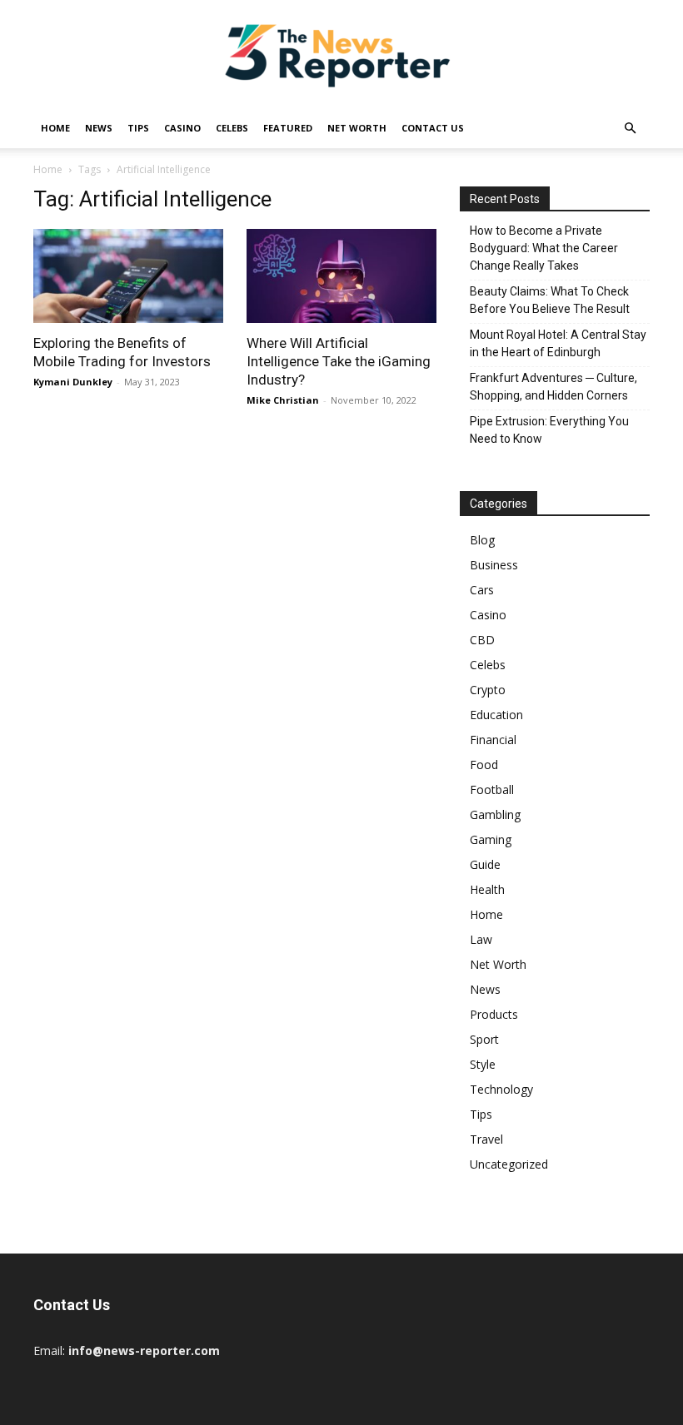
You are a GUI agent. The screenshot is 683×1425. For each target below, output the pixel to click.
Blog (482, 540)
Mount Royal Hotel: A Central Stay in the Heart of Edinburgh (558, 343)
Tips (138, 128)
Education (496, 714)
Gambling (495, 814)
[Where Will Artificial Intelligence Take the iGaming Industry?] (341, 276)
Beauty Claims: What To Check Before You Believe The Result (550, 300)
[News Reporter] (341, 55)
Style (483, 1064)
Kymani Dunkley (72, 381)
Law (481, 939)
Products (494, 1014)
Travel (486, 1139)
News (98, 128)
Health (487, 889)
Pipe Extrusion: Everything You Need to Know (549, 430)
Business (494, 565)
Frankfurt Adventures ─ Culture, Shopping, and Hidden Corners (553, 386)
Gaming (490, 839)
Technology (501, 1089)
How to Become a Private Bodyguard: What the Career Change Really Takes (544, 248)
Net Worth (356, 128)
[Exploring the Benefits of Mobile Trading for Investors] (128, 276)
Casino (182, 128)
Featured (287, 128)
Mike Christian (283, 400)
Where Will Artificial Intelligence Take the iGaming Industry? (339, 361)
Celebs (232, 128)
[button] (630, 129)
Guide (485, 864)
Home (55, 128)
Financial (493, 739)
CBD (482, 640)
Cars (482, 590)
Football (492, 789)
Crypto (488, 690)
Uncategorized (509, 1164)
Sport (484, 1039)
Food (484, 764)
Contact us (432, 128)
